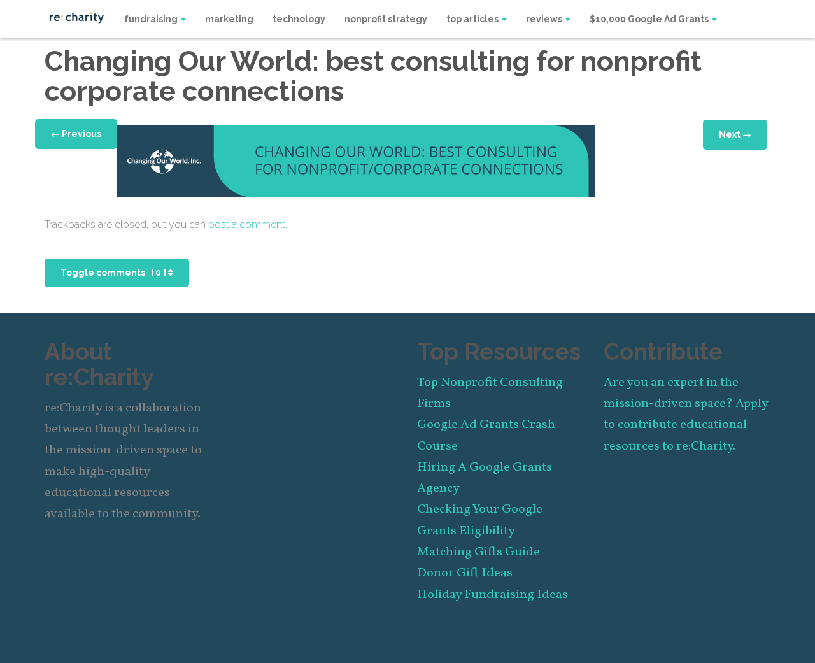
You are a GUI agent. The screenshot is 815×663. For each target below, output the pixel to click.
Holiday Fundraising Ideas (492, 595)
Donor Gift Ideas (465, 573)
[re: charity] (76, 16)
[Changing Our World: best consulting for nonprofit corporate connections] (356, 160)
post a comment (246, 224)
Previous (76, 134)
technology (299, 19)
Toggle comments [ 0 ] (114, 272)
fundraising (152, 19)
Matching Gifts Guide (478, 552)
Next (735, 134)
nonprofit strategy (385, 19)
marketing (229, 19)
